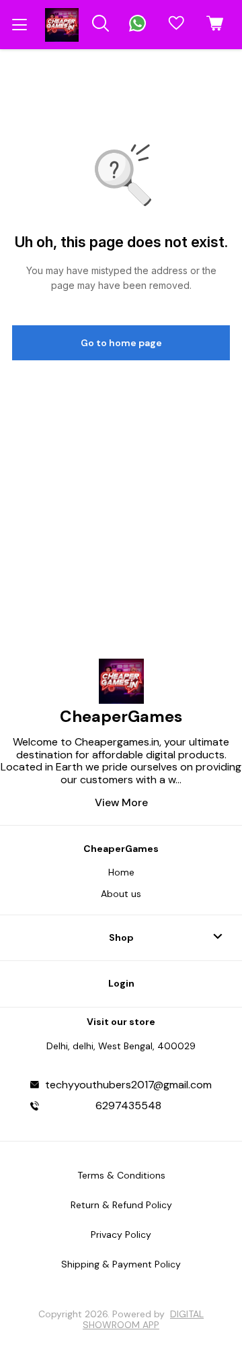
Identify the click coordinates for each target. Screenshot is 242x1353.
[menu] (19, 25)
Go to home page (121, 343)
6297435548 (128, 1106)
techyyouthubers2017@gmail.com (128, 1085)
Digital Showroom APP (143, 1319)
